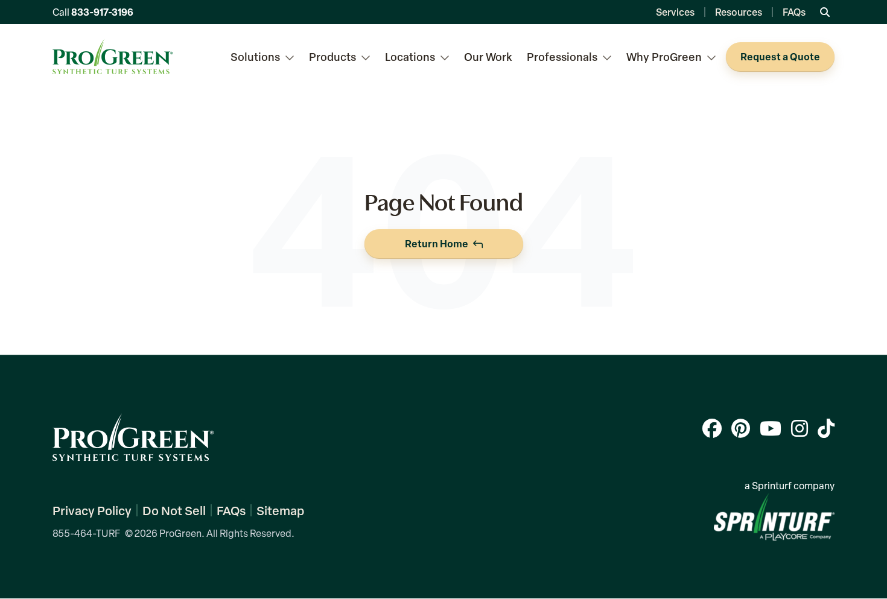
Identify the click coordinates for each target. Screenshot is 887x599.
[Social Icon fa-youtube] (770, 427)
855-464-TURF (86, 533)
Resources (738, 12)
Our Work (488, 57)
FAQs (794, 12)
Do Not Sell (174, 510)
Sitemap (280, 510)
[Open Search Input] (825, 12)
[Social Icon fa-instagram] (799, 427)
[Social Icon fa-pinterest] (740, 427)
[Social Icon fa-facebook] (712, 427)
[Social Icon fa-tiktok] (826, 427)
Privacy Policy (92, 510)
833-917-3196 (102, 12)
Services (675, 12)
